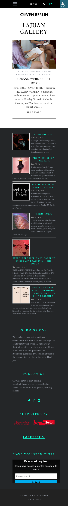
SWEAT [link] (46, 74)
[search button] (44, 4)
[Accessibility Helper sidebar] (64, 4)
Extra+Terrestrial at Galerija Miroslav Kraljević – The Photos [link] (34, 261)
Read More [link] (34, 112)
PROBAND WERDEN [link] (28, 74)
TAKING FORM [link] (43, 214)
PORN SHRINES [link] (43, 134)
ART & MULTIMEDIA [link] (28, 71)
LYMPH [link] (46, 71)
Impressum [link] (34, 437)
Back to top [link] (33, 499)
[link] (51, 4)
